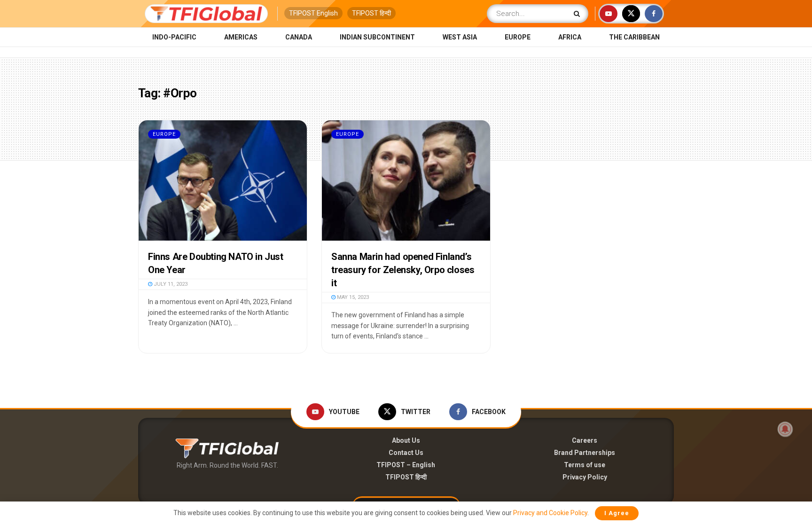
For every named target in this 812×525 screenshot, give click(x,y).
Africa (569, 37)
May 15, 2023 (352, 297)
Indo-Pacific (174, 37)
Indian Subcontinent (377, 37)
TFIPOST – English (405, 465)
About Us (406, 440)
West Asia (460, 37)
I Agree (616, 513)
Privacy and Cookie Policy (550, 513)
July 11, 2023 (169, 284)
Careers (584, 440)
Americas (241, 37)
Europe (518, 37)
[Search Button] (578, 13)
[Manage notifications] (785, 429)
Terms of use (584, 465)
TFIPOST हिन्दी (371, 13)
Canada (298, 37)
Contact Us (406, 452)
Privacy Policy (584, 477)
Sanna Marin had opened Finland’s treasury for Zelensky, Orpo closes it (402, 270)
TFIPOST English (313, 13)
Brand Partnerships (584, 452)
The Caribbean (634, 37)
